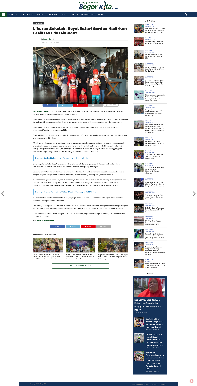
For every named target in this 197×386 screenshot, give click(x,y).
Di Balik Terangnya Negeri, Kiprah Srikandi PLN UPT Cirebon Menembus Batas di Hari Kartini (154, 339)
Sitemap (155, 384)
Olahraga (74, 14)
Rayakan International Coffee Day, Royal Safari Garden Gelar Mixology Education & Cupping (113, 257)
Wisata (63, 14)
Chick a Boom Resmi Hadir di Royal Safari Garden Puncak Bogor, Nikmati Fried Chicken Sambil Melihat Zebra (46, 257)
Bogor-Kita (47, 39)
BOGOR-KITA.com (41, 111)
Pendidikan (52, 14)
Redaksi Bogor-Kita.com (141, 384)
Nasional (41, 14)
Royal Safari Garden (45, 221)
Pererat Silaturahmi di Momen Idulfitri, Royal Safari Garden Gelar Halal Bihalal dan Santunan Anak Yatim (80, 257)
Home (10, 14)
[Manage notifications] (191, 381)
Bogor (19, 14)
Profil (100, 14)
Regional (30, 14)
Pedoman (163, 384)
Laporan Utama (88, 14)
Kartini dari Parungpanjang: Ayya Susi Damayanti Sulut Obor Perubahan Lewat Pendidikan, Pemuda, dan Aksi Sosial (155, 360)
